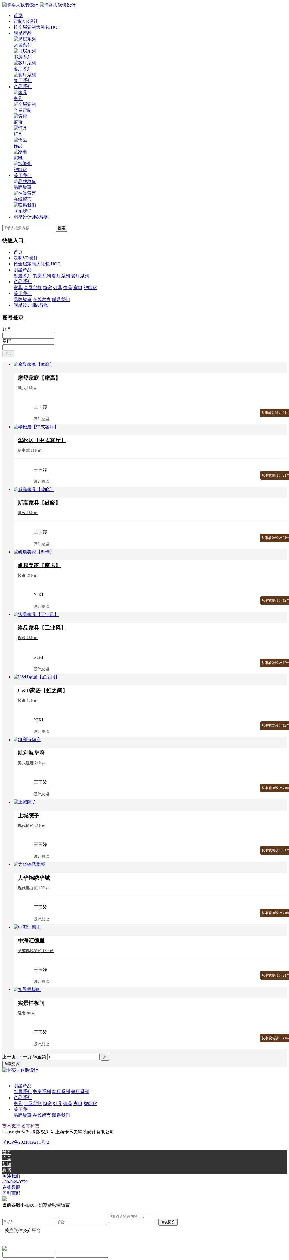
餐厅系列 (80, 275)
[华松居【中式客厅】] (36, 426)
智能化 (90, 287)
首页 (18, 15)
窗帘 (47, 287)
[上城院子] (25, 802)
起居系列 (23, 275)
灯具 (57, 287)
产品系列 (23, 86)
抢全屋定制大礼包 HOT (37, 27)
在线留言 (42, 299)
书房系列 (42, 275)
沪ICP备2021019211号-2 (25, 1142)
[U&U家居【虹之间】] (37, 676)
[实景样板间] (27, 989)
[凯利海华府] (27, 739)
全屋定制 (33, 287)
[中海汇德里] (27, 927)
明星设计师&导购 (31, 217)
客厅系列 (61, 275)
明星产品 (23, 33)
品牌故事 (23, 299)
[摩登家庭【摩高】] (34, 364)
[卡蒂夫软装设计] (39, 5)
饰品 (67, 287)
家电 (77, 287)
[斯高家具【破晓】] (34, 489)
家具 (18, 287)
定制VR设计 (26, 21)
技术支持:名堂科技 (21, 1125)
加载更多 (12, 1064)
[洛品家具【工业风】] (36, 614)
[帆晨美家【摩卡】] (34, 551)
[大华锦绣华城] (29, 864)
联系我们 (61, 299)
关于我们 (23, 175)
